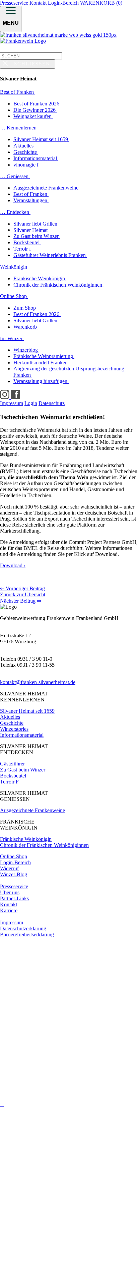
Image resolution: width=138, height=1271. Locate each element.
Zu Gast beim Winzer (22, 769)
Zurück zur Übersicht (22, 594)
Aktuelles (10, 717)
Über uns (9, 892)
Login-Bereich (64, 3)
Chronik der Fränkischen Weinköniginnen (44, 845)
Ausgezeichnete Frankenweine (32, 810)
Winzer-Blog (13, 874)
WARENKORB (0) (101, 3)
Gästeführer (12, 763)
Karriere (8, 910)
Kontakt (38, 3)
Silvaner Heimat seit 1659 (27, 711)
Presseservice (14, 3)
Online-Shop (13, 856)
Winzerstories (14, 729)
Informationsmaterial (22, 735)
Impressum (11, 922)
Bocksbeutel (13, 775)
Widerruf (9, 868)
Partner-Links (14, 898)
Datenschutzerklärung (23, 928)
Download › (12, 565)
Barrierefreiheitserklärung (27, 934)
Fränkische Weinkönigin (26, 839)
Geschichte (11, 723)
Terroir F (9, 781)
